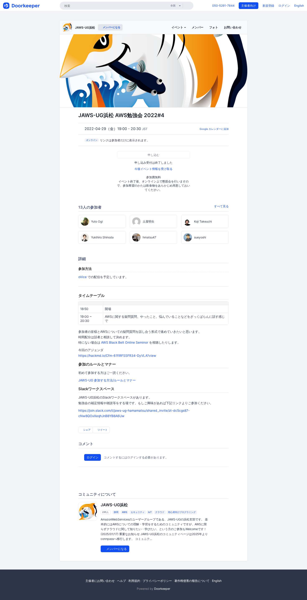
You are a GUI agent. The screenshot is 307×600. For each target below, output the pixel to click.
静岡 (116, 512)
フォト (213, 27)
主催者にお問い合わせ (100, 580)
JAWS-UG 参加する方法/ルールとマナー (107, 380)
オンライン (92, 140)
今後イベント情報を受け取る (153, 169)
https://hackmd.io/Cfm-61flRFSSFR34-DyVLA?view (117, 356)
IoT (150, 512)
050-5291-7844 (223, 5)
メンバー (197, 27)
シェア (86, 429)
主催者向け (248, 5)
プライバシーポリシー (157, 580)
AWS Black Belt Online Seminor (124, 342)
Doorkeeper (162, 588)
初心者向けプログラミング (182, 512)
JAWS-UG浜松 (85, 27)
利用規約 (134, 580)
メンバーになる (111, 27)
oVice (82, 277)
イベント (177, 27)
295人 (105, 512)
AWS (124, 512)
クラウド (159, 512)
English (299, 5)
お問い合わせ (232, 27)
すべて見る (221, 206)
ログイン (284, 5)
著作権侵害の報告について (191, 580)
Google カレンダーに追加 (214, 128)
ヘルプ (121, 580)
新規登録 (268, 5)
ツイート (102, 429)
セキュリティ (138, 512)
